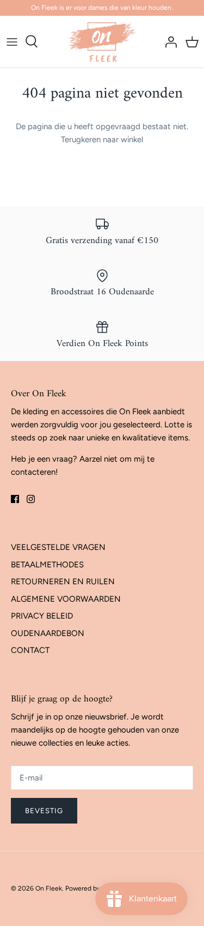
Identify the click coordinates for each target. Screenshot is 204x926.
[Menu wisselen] (12, 41)
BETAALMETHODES (47, 565)
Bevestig (44, 811)
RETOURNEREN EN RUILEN (63, 581)
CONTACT (30, 650)
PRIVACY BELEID (42, 616)
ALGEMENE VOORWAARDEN (66, 599)
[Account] (168, 41)
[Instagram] (31, 499)
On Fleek (48, 888)
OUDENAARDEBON (47, 633)
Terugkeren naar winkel (102, 139)
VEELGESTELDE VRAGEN (58, 547)
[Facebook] (15, 499)
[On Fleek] (102, 41)
